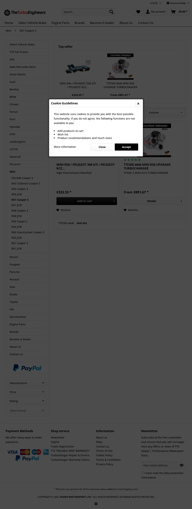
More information (65, 147)
